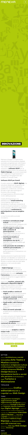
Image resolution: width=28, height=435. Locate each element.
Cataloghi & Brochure (17, 404)
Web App (11, 426)
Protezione (5, 418)
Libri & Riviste (7, 415)
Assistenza (23, 402)
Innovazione (12, 412)
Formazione (7, 410)
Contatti (4, 433)
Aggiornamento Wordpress (11, 402)
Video (10, 393)
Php (21, 416)
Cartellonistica (6, 404)
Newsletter (17, 416)
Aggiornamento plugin (9, 400)
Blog (2, 404)
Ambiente (3, 357)
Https (7, 412)
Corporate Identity (10, 406)
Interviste (22, 412)
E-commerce (22, 408)
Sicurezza (15, 421)
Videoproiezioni (4, 426)
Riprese (5, 421)
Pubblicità (13, 418)
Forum (22, 410)
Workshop (9, 428)
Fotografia (3, 412)
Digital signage (12, 408)
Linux (15, 415)
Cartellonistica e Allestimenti (7, 388)
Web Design (19, 393)
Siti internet (11, 423)
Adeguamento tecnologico (10, 399)
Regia (19, 418)
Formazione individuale (16, 410)
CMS (2, 406)
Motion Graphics (11, 416)
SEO (10, 421)
